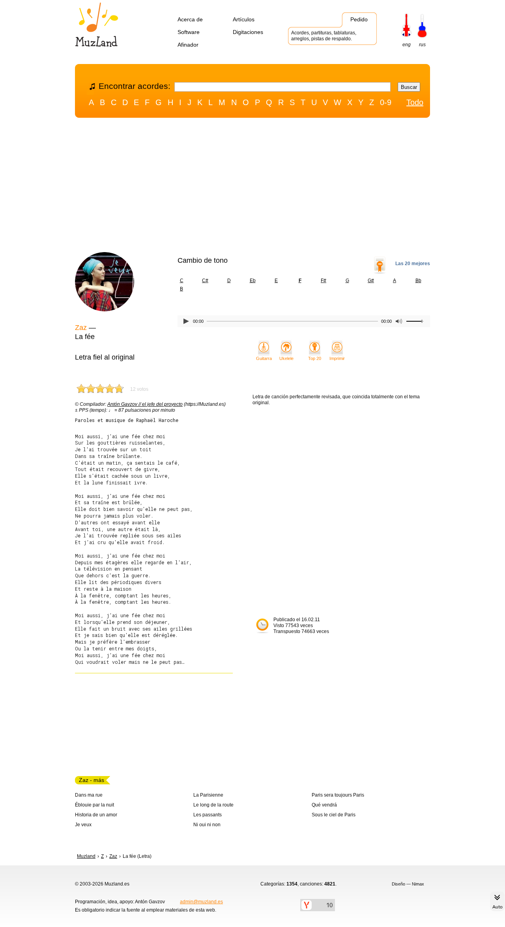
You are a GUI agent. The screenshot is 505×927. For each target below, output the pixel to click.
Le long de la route (213, 805)
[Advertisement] (252, 187)
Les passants (207, 815)
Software (189, 32)
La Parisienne (208, 795)
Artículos (243, 19)
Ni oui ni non (207, 824)
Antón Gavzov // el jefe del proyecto (145, 404)
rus (422, 44)
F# (323, 280)
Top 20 (314, 358)
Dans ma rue (89, 795)
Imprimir (337, 358)
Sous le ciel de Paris (333, 815)
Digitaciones (248, 32)
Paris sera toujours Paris (338, 795)
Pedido (359, 19)
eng (406, 44)
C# (205, 280)
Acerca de (190, 19)
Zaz (81, 328)
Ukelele (286, 358)
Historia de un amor (96, 815)
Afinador (188, 44)
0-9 (385, 102)
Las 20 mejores (412, 263)
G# (371, 280)
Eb (253, 280)
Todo (414, 102)
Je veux (83, 824)
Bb (418, 280)
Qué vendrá (324, 805)
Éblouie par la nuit (94, 805)
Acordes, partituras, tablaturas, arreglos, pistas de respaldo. (323, 35)
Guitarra (264, 358)
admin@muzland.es (201, 901)
